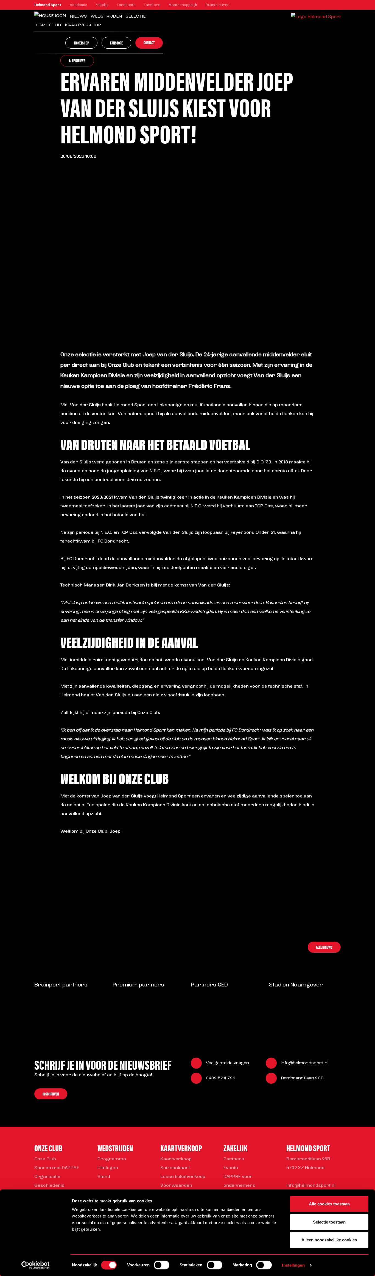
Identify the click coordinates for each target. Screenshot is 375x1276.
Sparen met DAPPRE (56, 1168)
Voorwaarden (176, 1185)
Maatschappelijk (183, 5)
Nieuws (78, 16)
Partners (233, 1159)
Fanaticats (126, 5)
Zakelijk (102, 5)
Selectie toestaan (329, 1222)
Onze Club (48, 25)
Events (230, 1168)
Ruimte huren (218, 5)
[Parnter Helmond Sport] (46, 1001)
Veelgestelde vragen (227, 1063)
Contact (149, 42)
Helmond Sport (47, 5)
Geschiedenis (49, 1185)
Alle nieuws (77, 60)
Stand (103, 1177)
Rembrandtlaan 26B (302, 1078)
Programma (111, 1159)
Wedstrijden (106, 16)
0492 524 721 (221, 1078)
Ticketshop (81, 43)
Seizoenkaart (175, 1168)
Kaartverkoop (176, 1159)
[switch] (161, 1265)
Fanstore (152, 5)
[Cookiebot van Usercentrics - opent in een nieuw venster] (36, 1265)
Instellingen (293, 1265)
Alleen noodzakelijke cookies (329, 1240)
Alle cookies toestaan (329, 1204)
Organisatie (47, 1177)
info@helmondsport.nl (304, 1063)
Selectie (135, 16)
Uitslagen (107, 1168)
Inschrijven (51, 1094)
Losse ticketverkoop (182, 1177)
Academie (78, 5)
